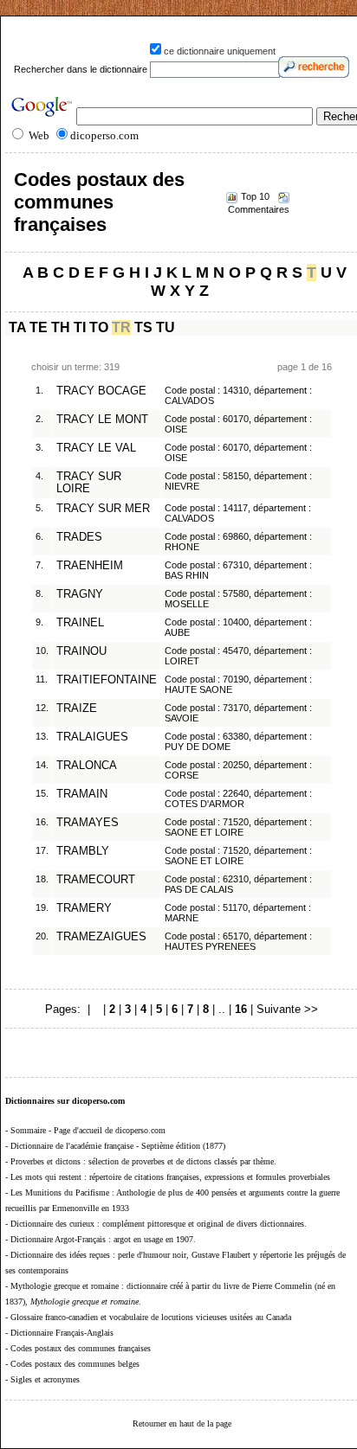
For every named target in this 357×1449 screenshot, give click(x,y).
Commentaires (258, 209)
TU (165, 327)
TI (80, 327)
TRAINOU (81, 651)
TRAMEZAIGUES (101, 937)
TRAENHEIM (89, 566)
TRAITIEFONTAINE (106, 680)
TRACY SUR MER (103, 509)
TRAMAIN (81, 794)
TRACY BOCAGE (101, 391)
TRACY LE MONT (102, 420)
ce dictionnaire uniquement (220, 51)
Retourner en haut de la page (182, 1423)
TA (17, 327)
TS (143, 327)
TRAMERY (84, 908)
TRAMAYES (87, 823)
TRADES (79, 537)
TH (60, 327)
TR (121, 327)
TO (98, 327)
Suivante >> (287, 1009)
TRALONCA (86, 766)
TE (38, 327)
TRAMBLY (82, 851)
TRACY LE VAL (96, 448)
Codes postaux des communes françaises (99, 202)
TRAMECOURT (95, 880)
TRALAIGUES (92, 737)
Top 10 (255, 196)
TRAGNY (79, 594)
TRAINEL (80, 623)
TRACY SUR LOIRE (88, 483)
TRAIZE (76, 708)
